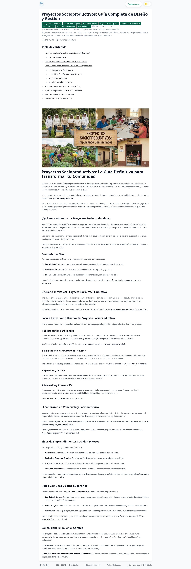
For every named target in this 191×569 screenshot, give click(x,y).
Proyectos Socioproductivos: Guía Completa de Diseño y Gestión (95, 16)
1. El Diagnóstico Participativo (61, 70)
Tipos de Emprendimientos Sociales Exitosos (63, 90)
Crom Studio (147, 565)
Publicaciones (133, 4)
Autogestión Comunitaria (52, 23)
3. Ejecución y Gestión (58, 78)
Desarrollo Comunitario (66, 26)
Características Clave (57, 57)
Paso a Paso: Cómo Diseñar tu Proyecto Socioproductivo (68, 66)
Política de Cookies (114, 565)
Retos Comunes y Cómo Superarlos (60, 94)
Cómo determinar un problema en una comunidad (103, 344)
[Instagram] (47, 565)
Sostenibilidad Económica (130, 23)
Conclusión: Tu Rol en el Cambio (58, 98)
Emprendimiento (83, 26)
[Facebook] (40, 565)
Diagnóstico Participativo (108, 23)
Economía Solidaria (89, 23)
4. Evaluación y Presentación (60, 82)
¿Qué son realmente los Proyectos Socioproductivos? (67, 53)
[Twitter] (43, 565)
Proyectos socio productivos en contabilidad (60, 433)
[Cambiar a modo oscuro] (147, 4)
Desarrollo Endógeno (72, 23)
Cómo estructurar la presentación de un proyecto (62, 398)
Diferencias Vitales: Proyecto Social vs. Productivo (66, 62)
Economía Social (48, 26)
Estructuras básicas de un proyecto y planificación (125, 364)
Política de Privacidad (92, 565)
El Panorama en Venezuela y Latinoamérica (63, 86)
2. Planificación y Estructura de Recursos (65, 74)
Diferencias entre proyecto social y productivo (127, 309)
